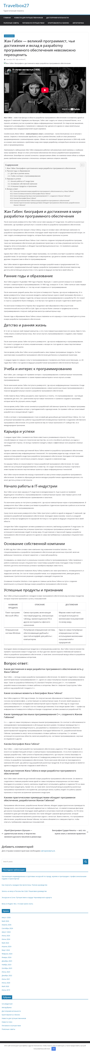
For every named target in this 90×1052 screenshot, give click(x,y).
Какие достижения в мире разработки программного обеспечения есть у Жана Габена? (44, 191)
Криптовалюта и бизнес (58, 23)
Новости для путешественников (28, 18)
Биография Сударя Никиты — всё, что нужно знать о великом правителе (69, 832)
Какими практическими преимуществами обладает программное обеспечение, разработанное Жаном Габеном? (47, 204)
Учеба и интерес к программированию (25, 176)
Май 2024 (5, 943)
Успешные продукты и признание (24, 186)
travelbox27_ (22, 59)
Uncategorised (9, 36)
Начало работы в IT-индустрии (22, 181)
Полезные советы (11, 23)
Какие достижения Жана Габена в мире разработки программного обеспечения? (41, 201)
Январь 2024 (6, 957)
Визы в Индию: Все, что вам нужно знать (17, 904)
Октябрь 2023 (7, 968)
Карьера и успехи (14, 179)
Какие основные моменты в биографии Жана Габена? (32, 194)
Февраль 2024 (7, 954)
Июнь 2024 (6, 939)
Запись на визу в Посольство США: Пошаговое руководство (24, 891)
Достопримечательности (57, 18)
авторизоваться (48, 851)
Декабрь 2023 (7, 961)
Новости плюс (7, 1022)
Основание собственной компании (24, 184)
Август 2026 (6, 917)
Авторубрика (78, 23)
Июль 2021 (6, 979)
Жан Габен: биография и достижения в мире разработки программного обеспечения (41, 168)
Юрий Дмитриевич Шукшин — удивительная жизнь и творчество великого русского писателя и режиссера (22, 833)
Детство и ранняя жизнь (20, 173)
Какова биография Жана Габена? (25, 198)
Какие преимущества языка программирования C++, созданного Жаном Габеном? (42, 196)
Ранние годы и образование (18, 171)
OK (54, 1049)
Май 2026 (5, 921)
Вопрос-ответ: (12, 189)
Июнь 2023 (6, 972)
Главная (7, 18)
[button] (81, 165)
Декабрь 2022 (7, 975)
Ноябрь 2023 (6, 965)
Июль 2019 (6, 990)
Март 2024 (6, 950)
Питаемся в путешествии (33, 23)
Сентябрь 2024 (7, 928)
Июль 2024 (6, 936)
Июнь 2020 (6, 983)
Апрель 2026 (6, 925)
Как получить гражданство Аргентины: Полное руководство (24, 885)
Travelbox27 (16, 5)
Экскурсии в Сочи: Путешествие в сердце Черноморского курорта (27, 897)
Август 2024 (6, 932)
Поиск (85, 861)
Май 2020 (5, 986)
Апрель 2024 (6, 946)
